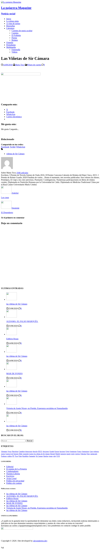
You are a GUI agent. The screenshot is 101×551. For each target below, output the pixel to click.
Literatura (10, 28)
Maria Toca (19, 65)
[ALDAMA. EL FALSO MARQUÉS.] (11, 317)
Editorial (9, 466)
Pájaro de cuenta (34, 65)
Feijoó (68, 451)
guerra (3, 454)
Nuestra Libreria (13, 474)
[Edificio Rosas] (11, 334)
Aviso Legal (11, 478)
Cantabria (22, 451)
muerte (68, 454)
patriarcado (93, 454)
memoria (63, 454)
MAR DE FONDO (14, 373)
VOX (58, 456)
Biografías (10, 26)
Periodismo (11, 45)
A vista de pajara (13, 23)
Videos (14, 52)
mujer (73, 454)
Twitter (13, 147)
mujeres (77, 454)
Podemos (4, 456)
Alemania (4, 451)
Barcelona (15, 451)
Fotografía (16, 49)
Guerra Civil (9, 454)
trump (51, 456)
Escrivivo (10, 476)
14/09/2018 (8, 65)
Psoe (16, 456)
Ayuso (9, 451)
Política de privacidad (15, 481)
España (52, 451)
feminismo (73, 451)
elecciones (46, 451)
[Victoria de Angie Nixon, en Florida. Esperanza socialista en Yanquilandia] (11, 404)
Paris (88, 454)
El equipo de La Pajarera (16, 469)
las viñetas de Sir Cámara (16, 304)
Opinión (9, 42)
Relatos (15, 40)
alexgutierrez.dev (40, 541)
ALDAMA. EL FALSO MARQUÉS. (22, 321)
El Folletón (16, 35)
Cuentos (15, 33)
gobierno (96, 451)
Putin (20, 456)
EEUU (40, 451)
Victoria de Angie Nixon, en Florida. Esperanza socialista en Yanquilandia (37, 408)
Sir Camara (39, 456)
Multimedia (11, 47)
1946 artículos (22, 173)
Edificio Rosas (12, 339)
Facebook (5, 147)
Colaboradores (12, 471)
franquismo (85, 451)
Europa (57, 451)
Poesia (14, 38)
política (9, 456)
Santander (32, 456)
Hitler (20, 454)
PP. (13, 456)
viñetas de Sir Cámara (15, 154)
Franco (79, 451)
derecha (35, 451)
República (25, 456)
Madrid (57, 454)
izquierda (26, 454)
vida (54, 456)
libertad (52, 454)
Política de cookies (14, 483)
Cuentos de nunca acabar (22, 31)
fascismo (62, 451)
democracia (28, 451)
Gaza (91, 451)
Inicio (8, 19)
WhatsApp (20, 147)
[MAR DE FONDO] (11, 369)
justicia (31, 454)
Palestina (83, 454)
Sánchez (45, 456)
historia (16, 454)
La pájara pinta (12, 21)
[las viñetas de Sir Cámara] (11, 299)
